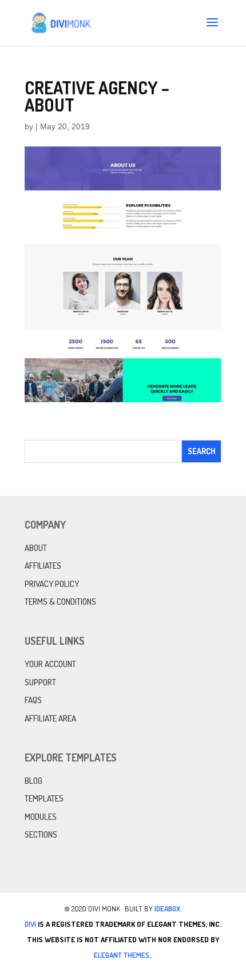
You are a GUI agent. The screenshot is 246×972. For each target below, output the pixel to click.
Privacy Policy (52, 583)
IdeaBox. (168, 908)
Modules (41, 816)
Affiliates (43, 565)
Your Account (50, 663)
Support (40, 682)
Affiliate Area (50, 718)
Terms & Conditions (60, 601)
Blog (33, 780)
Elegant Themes (121, 954)
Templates (44, 798)
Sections (41, 834)
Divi (30, 924)
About (36, 547)
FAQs (33, 700)
